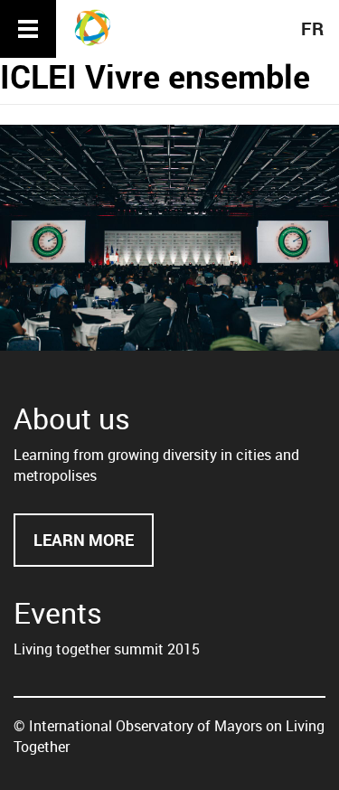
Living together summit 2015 (107, 649)
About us (72, 418)
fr (312, 28)
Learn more (93, 548)
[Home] (99, 27)
